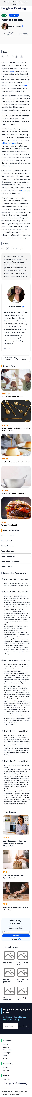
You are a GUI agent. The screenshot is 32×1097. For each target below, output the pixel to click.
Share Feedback (23, 359)
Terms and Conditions (15, 1094)
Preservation (7, 1050)
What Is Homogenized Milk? (12, 396)
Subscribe (16, 935)
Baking (5, 872)
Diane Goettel (16, 26)
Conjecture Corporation (20, 1091)
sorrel (25, 85)
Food (3, 522)
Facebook (6, 1079)
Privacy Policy (5, 1094)
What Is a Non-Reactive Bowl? (13, 493)
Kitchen (4, 425)
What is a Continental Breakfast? (7, 981)
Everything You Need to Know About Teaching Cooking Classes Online (14, 843)
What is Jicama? (8, 962)
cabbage (4, 143)
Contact (6, 1070)
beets (12, 71)
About (5, 1067)
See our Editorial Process (10, 359)
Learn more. (16, 4)
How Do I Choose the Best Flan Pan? (15, 462)
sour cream (25, 190)
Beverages (5, 393)
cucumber (13, 143)
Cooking (6, 838)
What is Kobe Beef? (9, 525)
